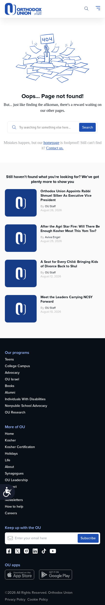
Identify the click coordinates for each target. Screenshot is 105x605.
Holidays (11, 453)
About (9, 467)
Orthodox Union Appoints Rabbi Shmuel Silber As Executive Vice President (66, 195)
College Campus (17, 366)
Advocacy (12, 373)
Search (87, 127)
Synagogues (14, 473)
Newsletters (14, 500)
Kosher (10, 440)
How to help (14, 506)
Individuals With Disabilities (25, 399)
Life (7, 460)
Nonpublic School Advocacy (26, 406)
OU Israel (12, 379)
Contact (11, 487)
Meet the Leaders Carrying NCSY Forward (67, 299)
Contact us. (54, 148)
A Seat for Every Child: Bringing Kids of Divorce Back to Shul (69, 264)
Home (9, 434)
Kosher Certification (20, 447)
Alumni (10, 392)
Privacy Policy (15, 599)
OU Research (15, 412)
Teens (9, 359)
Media (9, 493)
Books (9, 386)
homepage (51, 143)
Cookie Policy (37, 599)
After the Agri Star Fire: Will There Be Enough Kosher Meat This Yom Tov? (70, 228)
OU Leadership (16, 480)
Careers (11, 513)
